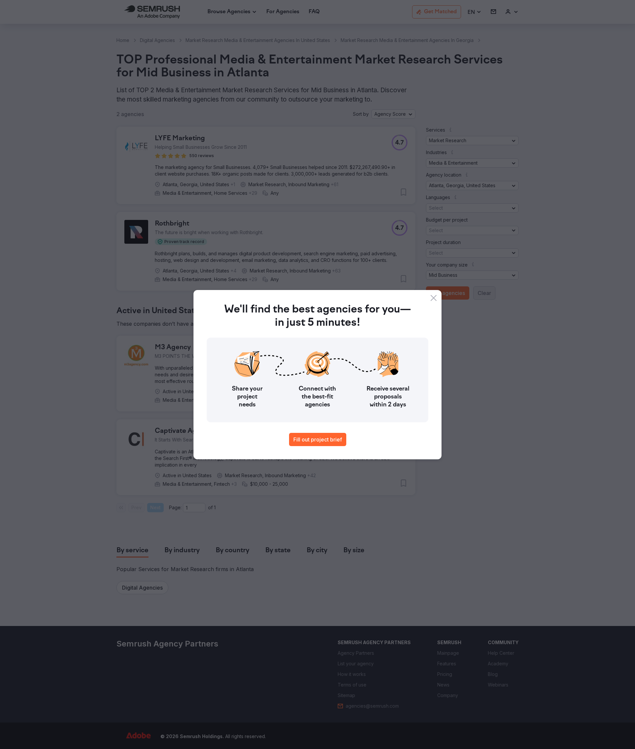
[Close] (434, 298)
